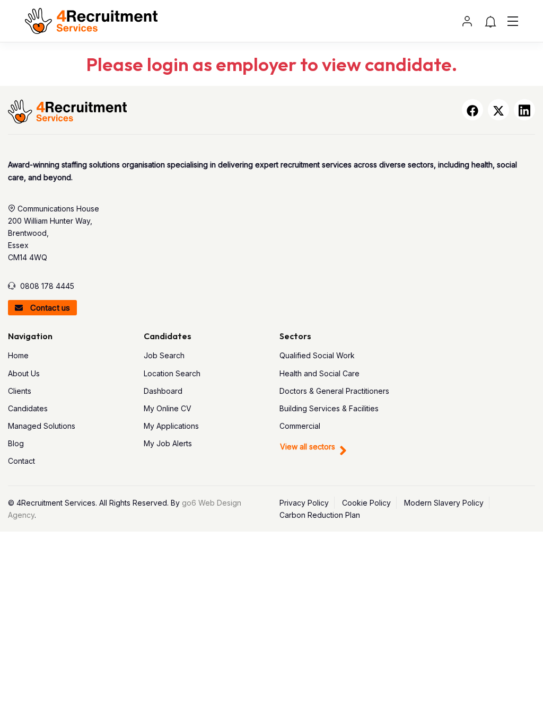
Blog (16, 443)
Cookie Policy (366, 503)
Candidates (28, 408)
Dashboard (163, 390)
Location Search (172, 373)
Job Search (164, 355)
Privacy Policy (304, 503)
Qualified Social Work (317, 355)
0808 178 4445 (47, 285)
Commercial (299, 425)
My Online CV (167, 408)
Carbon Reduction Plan (319, 515)
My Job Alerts (168, 443)
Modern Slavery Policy (444, 503)
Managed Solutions (41, 425)
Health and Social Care (319, 373)
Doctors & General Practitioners (334, 390)
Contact (21, 460)
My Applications (171, 425)
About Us (24, 373)
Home (18, 355)
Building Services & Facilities (329, 408)
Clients (19, 390)
